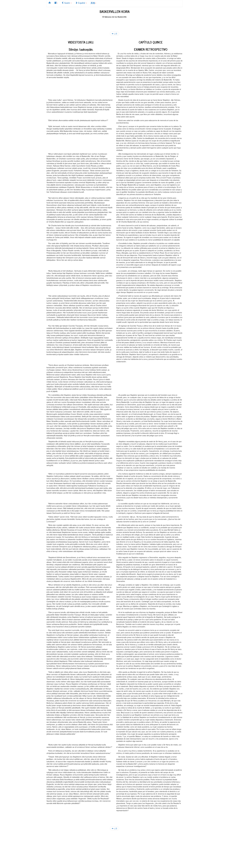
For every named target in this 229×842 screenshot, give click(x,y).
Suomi (67, 3)
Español (82, 3)
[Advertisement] (114, 23)
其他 (93, 3)
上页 (115, 33)
